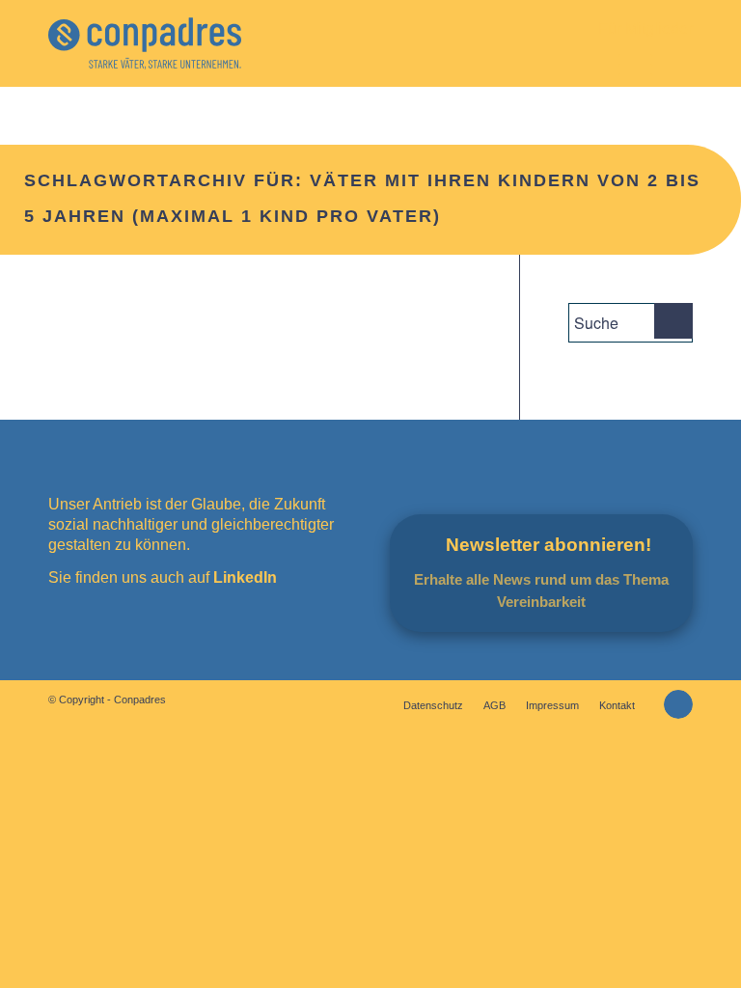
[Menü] (625, 64)
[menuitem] (625, 64)
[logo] (144, 43)
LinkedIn (243, 577)
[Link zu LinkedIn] (678, 704)
